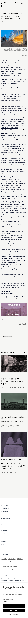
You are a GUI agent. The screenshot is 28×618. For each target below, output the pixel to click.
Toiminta (4, 502)
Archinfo (3, 541)
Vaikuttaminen (5, 511)
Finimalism (4, 569)
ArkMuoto (19, 558)
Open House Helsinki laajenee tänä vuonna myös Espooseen (13, 381)
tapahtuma (4, 329)
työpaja (16, 472)
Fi (15, 3)
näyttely (11, 425)
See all (25, 352)
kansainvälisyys (6, 563)
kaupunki (20, 387)
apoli (18, 329)
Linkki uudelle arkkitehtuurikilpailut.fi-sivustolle (13, 170)
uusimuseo (13, 561)
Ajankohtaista (6, 518)
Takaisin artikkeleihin (7, 336)
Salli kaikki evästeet (14, 606)
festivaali (4, 387)
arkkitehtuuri (12, 387)
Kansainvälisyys (14, 413)
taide (23, 329)
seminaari (4, 425)
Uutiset (11, 26)
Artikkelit (3, 525)
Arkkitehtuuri (13, 375)
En (17, 3)
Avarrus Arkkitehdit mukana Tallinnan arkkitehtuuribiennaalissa (13, 419)
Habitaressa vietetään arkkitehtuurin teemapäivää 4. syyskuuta (13, 466)
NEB (15, 569)
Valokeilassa (12, 558)
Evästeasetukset (14, 614)
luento (3, 472)
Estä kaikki (14, 610)
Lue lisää (5, 601)
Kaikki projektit (5, 514)
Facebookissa (12, 299)
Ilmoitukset (4, 527)
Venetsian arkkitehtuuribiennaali (10, 566)
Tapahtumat (4, 530)
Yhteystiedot (4, 544)
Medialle (3, 547)
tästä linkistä (19, 297)
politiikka (12, 329)
